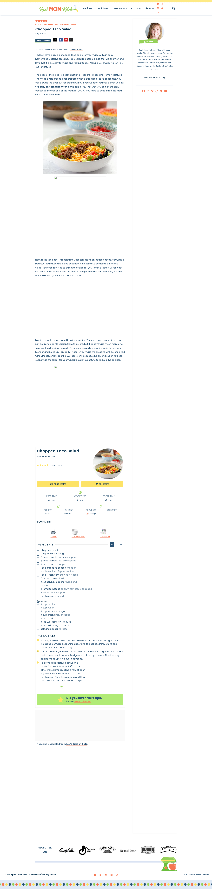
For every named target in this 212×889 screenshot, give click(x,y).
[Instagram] (158, 8)
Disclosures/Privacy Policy (42, 874)
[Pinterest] (162, 8)
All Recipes (10, 874)
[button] (36, 20)
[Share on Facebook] (61, 39)
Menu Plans (120, 8)
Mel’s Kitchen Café (76, 743)
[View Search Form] (176, 8)
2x (116, 544)
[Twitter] (162, 4)
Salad (73, 24)
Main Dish (64, 24)
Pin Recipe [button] (104, 484)
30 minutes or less (44, 24)
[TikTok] (158, 13)
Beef (57, 24)
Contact (22, 874)
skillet (54, 536)
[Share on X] (55, 39)
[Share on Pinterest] (66, 39)
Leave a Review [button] (82, 701)
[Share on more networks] (71, 39)
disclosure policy (76, 49)
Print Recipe (59, 484)
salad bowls (78, 536)
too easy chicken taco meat (51, 86)
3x (121, 544)
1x (112, 544)
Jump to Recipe (43, 40)
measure (105, 536)
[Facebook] (158, 4)
